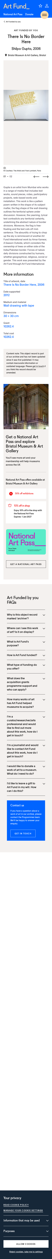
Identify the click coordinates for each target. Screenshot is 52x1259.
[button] (26, 564)
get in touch (38, 366)
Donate (29, 14)
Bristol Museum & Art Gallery (22, 483)
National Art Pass (12, 14)
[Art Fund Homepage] (16, 6)
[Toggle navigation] (44, 15)
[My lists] (40, 6)
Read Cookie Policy (16, 1204)
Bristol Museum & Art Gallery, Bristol (27, 55)
